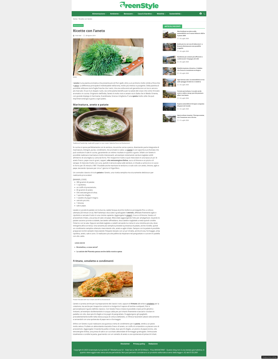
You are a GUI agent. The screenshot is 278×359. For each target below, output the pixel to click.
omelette (150, 303)
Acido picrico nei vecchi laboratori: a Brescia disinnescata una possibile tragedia (190, 46)
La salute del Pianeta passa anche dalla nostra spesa (99, 251)
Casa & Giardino (145, 14)
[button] (204, 13)
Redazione (153, 344)
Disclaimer (125, 344)
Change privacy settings (269, 357)
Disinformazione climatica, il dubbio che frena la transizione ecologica (189, 69)
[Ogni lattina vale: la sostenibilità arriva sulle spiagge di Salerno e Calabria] (169, 83)
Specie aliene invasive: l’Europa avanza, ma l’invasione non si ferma (190, 116)
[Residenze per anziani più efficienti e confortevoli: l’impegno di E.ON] (169, 60)
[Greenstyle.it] (139, 5)
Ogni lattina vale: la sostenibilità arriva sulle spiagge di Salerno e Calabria (190, 81)
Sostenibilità (174, 14)
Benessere (128, 14)
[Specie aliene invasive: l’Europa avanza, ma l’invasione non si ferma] (169, 118)
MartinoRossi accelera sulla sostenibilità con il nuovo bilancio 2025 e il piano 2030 (191, 33)
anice (76, 85)
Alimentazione (98, 14)
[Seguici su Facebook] (201, 14)
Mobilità (160, 14)
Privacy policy (139, 344)
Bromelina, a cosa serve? (87, 247)
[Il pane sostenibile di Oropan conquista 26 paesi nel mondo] (169, 107)
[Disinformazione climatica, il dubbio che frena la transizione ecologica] (169, 71)
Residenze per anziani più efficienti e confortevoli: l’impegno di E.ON (190, 58)
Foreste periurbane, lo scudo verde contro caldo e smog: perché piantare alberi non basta (190, 93)
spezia (129, 150)
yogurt (129, 215)
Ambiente (114, 14)
